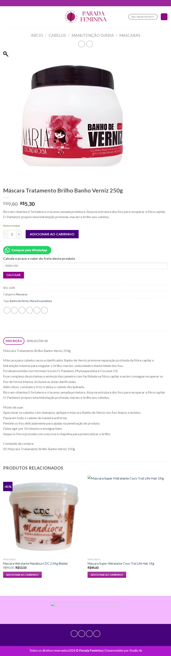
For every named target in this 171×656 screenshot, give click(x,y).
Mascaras (129, 35)
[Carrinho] (164, 16)
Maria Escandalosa (41, 301)
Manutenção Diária (93, 35)
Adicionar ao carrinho (52, 234)
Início (37, 35)
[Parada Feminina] (85, 16)
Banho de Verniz (19, 301)
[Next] (168, 532)
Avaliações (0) (37, 341)
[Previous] (3, 532)
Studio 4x (136, 650)
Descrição (14, 341)
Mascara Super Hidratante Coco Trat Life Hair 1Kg (121, 563)
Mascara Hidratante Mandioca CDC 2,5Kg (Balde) (35, 563)
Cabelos (57, 35)
